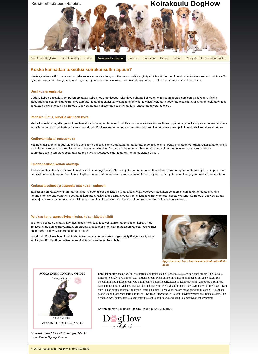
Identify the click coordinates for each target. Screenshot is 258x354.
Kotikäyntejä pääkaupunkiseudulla (56, 3)
